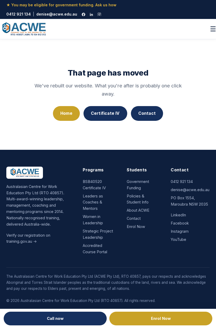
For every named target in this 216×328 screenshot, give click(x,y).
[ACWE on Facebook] (83, 14)
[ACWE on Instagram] (99, 14)
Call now (55, 318)
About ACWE (138, 210)
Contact (147, 113)
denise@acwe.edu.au (56, 14)
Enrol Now (136, 226)
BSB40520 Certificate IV (94, 184)
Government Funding (138, 184)
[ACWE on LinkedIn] (91, 14)
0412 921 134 (18, 14)
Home (66, 113)
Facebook (180, 223)
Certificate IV (105, 113)
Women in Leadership (93, 219)
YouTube (178, 239)
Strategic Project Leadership (98, 234)
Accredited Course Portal (95, 248)
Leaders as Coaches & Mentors (93, 202)
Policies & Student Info (138, 199)
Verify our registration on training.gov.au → (28, 238)
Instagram (180, 231)
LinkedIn (178, 215)
